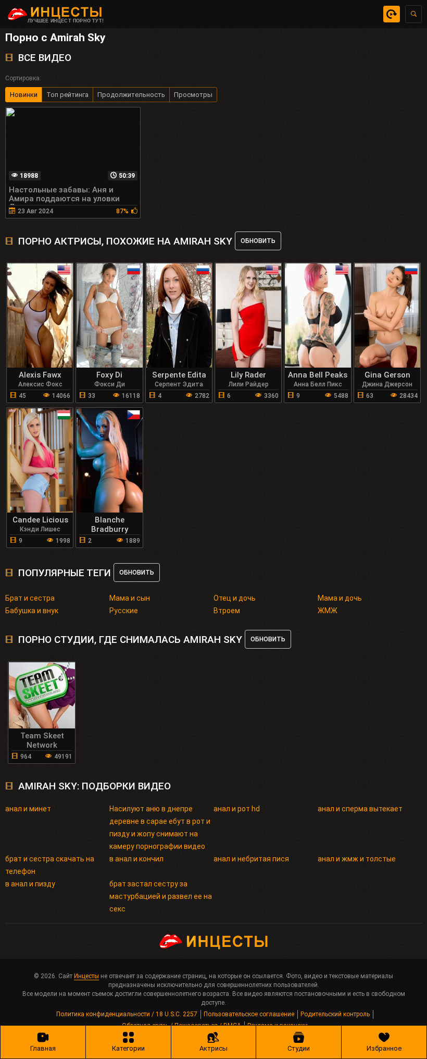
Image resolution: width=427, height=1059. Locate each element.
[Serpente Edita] (179, 315)
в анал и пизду (30, 884)
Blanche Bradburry (109, 524)
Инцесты (86, 976)
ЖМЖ (327, 610)
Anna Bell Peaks (317, 375)
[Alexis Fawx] (40, 315)
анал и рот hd (237, 809)
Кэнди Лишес (40, 529)
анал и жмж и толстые (357, 859)
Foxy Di (109, 375)
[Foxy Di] (109, 315)
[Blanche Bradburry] (109, 460)
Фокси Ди (109, 384)
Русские (123, 610)
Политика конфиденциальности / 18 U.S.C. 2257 (126, 1014)
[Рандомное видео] (391, 14)
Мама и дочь (340, 598)
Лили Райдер (249, 384)
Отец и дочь (235, 598)
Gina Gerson (387, 375)
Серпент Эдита (179, 384)
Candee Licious (40, 520)
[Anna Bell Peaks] (317, 315)
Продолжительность (131, 95)
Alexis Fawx (40, 375)
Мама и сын (129, 598)
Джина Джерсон (387, 384)
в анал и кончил (136, 859)
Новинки (23, 95)
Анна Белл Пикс (318, 384)
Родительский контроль (335, 1014)
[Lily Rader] (248, 315)
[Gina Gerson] (387, 315)
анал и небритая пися (251, 859)
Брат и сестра (30, 598)
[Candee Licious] (40, 460)
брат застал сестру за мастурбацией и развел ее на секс (160, 896)
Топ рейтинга (67, 95)
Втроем (227, 610)
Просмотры (193, 95)
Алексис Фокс (40, 384)
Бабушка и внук (31, 610)
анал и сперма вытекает (360, 809)
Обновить (258, 241)
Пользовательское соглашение (249, 1014)
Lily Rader (248, 375)
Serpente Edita (179, 375)
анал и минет (28, 809)
